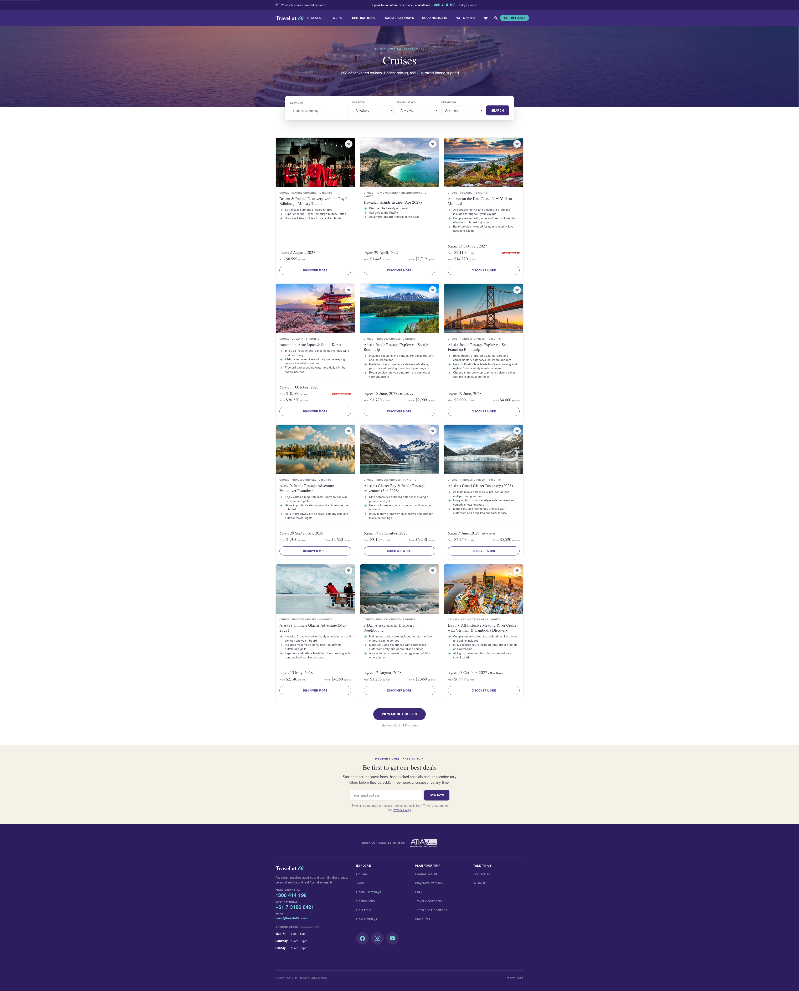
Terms (520, 977)
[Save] (348, 144)
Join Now (437, 795)
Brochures (422, 919)
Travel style (406, 102)
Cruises (315, 18)
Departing (448, 102)
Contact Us (481, 874)
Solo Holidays (434, 18)
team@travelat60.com (291, 918)
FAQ (418, 892)
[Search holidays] (496, 18)
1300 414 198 (443, 5)
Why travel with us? (429, 883)
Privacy (510, 977)
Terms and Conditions (431, 909)
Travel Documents (428, 900)
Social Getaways (399, 18)
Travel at (289, 18)
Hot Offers (465, 18)
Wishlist (479, 883)
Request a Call (426, 874)
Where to (358, 102)
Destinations (364, 18)
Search (497, 110)
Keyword (296, 102)
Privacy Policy (402, 810)
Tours (337, 18)
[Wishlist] (486, 18)
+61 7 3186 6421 (294, 907)
